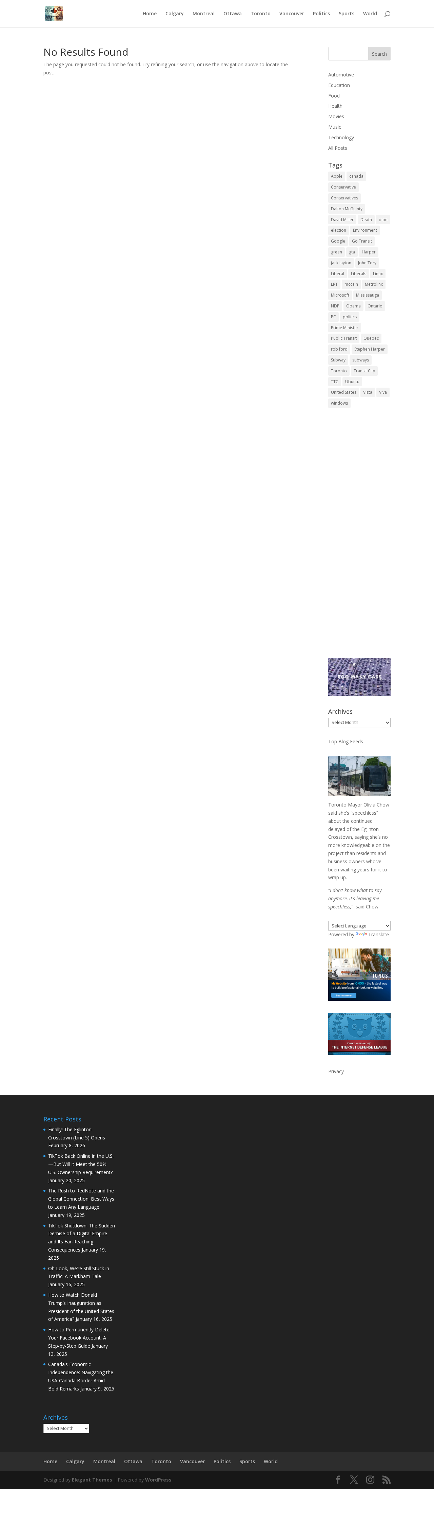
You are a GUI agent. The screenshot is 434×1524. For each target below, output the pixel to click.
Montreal (204, 14)
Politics (321, 14)
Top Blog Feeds (345, 741)
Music (334, 127)
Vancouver (291, 14)
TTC (334, 382)
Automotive (341, 74)
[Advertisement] (359, 538)
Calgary (174, 14)
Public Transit (344, 338)
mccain (351, 284)
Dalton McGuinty (346, 209)
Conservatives (344, 198)
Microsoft (340, 295)
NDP (335, 306)
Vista (367, 392)
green (336, 252)
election (338, 230)
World (370, 14)
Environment (365, 230)
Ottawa (232, 14)
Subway (338, 360)
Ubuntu (352, 382)
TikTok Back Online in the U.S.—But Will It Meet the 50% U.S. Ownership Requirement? (81, 1164)
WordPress (158, 1479)
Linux (378, 274)
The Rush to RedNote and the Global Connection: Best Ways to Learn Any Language (81, 1198)
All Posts (337, 148)
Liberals (358, 274)
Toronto (261, 14)
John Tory (367, 263)
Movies (336, 116)
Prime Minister (344, 328)
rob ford (339, 349)
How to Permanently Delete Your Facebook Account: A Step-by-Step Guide (79, 1337)
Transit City (364, 371)
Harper (369, 252)
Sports (346, 14)
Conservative (343, 187)
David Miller (342, 220)
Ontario (375, 306)
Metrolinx (374, 284)
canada (356, 176)
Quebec (371, 338)
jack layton (341, 263)
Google (338, 241)
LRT (334, 284)
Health (335, 106)
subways (360, 360)
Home (150, 14)
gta (352, 252)
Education (339, 85)
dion (383, 220)
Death (366, 220)
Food (334, 95)
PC (333, 317)
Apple (336, 176)
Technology (341, 137)
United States (343, 392)
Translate (378, 934)
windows (339, 403)
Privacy (336, 1071)
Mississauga (367, 295)
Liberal (337, 274)
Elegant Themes (92, 1479)
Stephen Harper (369, 349)
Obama (353, 306)
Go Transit (362, 241)
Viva (383, 392)
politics (350, 317)
